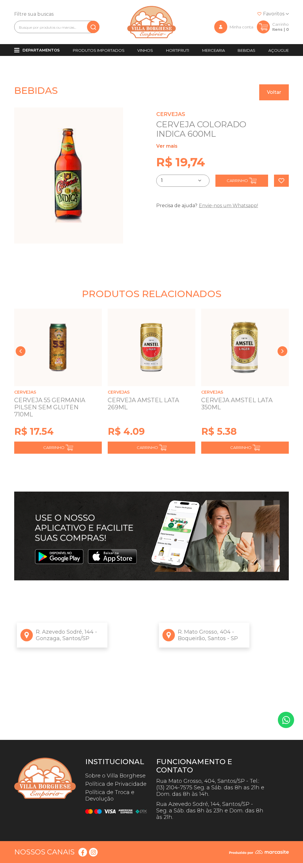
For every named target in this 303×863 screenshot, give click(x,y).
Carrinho (237, 180)
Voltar (274, 92)
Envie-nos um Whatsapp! (228, 205)
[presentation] (20, 351)
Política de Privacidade (115, 784)
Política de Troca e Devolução (109, 795)
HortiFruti (177, 50)
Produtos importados (99, 50)
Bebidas (246, 50)
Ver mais (167, 146)
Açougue (278, 50)
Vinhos (145, 50)
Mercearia (213, 50)
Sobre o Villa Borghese (115, 775)
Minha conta (241, 27)
